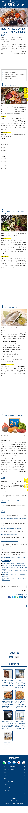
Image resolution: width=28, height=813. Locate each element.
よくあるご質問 (7, 787)
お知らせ (5, 784)
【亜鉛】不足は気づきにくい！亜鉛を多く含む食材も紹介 (14, 565)
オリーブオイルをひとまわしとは (11, 766)
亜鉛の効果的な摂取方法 (10, 76)
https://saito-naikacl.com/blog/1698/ (9, 534)
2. (4, 74)
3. (4, 76)
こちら (19, 586)
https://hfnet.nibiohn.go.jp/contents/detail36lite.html (12, 549)
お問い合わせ (6, 790)
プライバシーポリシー (8, 781)
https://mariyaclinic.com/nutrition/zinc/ (9, 540)
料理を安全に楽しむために (9, 769)
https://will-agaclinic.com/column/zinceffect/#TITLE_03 (13, 557)
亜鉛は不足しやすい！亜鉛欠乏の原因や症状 (14, 74)
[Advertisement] (14, 624)
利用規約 (5, 778)
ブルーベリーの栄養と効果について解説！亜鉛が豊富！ (14, 563)
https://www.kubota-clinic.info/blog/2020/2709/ (11, 528)
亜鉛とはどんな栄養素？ (10, 72)
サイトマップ (6, 793)
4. (4, 78)
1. (4, 72)
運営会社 (5, 772)
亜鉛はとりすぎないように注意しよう (13, 78)
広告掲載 (5, 775)
